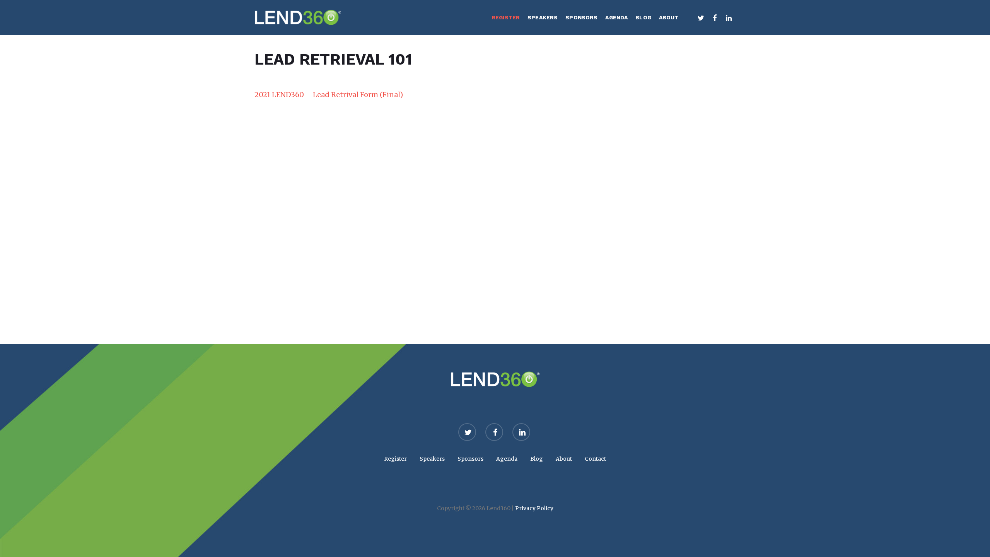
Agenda (506, 458)
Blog (536, 458)
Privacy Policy (534, 508)
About (564, 458)
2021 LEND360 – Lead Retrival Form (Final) (328, 94)
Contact (595, 458)
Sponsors (470, 458)
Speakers (432, 458)
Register (395, 458)
